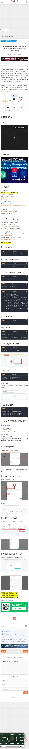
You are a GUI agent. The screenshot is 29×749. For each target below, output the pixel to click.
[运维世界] (14, 2)
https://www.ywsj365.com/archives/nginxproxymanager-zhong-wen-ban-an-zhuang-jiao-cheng (14, 635)
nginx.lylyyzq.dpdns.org (7, 431)
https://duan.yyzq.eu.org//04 (8, 239)
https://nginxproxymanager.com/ (9, 211)
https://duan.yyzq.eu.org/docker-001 (10, 226)
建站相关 (7, 37)
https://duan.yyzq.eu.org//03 (8, 235)
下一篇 (25, 651)
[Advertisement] (14, 14)
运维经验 (9, 40)
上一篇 (3, 651)
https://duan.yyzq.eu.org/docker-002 (10, 231)
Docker (14, 40)
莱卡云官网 (4, 199)
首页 (3, 37)
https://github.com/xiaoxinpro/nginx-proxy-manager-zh (14, 206)
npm (4, 626)
